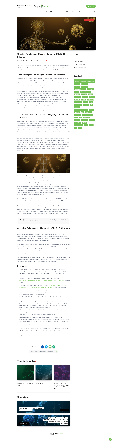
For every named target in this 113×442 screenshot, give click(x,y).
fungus (91, 102)
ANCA (27, 336)
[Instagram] (93, 6)
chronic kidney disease (86, 91)
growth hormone (78, 104)
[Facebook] (88, 6)
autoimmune (40, 336)
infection (92, 109)
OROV (76, 117)
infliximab (77, 112)
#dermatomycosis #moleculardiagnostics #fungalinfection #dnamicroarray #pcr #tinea (84, 81)
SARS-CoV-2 (64, 336)
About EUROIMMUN (46, 11)
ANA (24, 336)
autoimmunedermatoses (80, 89)
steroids (84, 122)
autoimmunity (46, 336)
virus (44, 338)
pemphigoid (86, 117)
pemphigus (77, 120)
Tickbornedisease (78, 125)
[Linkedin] (90, 6)
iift (91, 104)
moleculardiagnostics (87, 114)
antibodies (31, 336)
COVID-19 (52, 336)
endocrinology (91, 99)
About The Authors (58, 11)
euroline (85, 102)
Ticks (86, 125)
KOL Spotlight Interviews (71, 11)
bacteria (76, 91)
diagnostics (77, 99)
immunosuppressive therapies (81, 109)
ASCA (35, 336)
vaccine (91, 125)
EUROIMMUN (58, 336)
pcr (81, 117)
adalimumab (84, 84)
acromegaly (77, 84)
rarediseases (84, 120)
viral (68, 336)
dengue (90, 94)
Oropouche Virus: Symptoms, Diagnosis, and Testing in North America (25, 384)
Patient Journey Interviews (85, 11)
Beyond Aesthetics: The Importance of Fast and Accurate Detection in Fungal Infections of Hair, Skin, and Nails (61, 385)
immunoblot (77, 107)
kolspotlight (88, 112)
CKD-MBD (77, 94)
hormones (86, 104)
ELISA (83, 99)
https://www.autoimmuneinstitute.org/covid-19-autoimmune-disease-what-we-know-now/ (41, 280)
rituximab (92, 120)
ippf (82, 112)
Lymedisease (77, 114)
